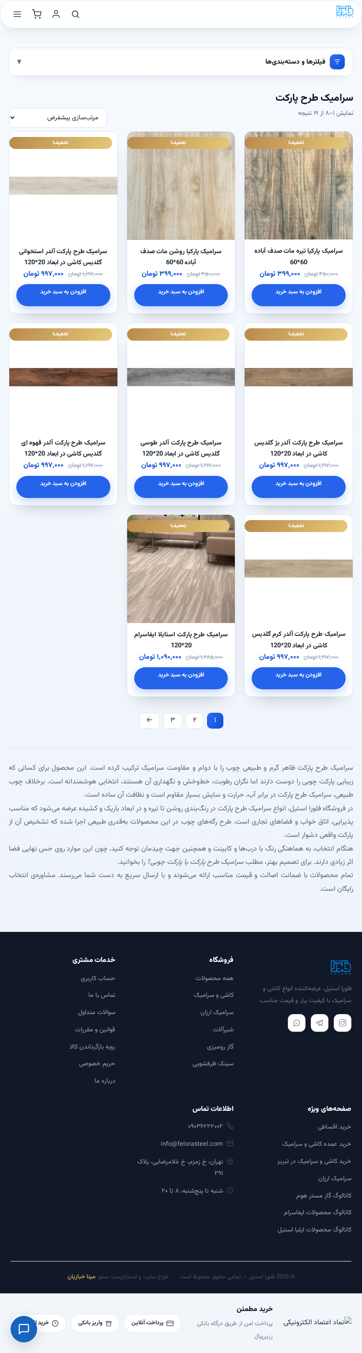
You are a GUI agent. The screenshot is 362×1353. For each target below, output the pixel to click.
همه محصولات (215, 978)
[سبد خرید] (36, 14)
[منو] (17, 14)
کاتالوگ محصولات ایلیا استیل (314, 1230)
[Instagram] (342, 1023)
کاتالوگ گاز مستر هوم (323, 1196)
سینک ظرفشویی (213, 1064)
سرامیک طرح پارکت (305, 795)
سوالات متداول (96, 1012)
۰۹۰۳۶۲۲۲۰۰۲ (205, 1126)
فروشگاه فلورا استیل (318, 808)
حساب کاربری (98, 978)
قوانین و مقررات (95, 1030)
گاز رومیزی (220, 1047)
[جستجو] (75, 14)
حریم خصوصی (97, 1064)
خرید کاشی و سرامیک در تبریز (314, 1161)
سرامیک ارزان (217, 1012)
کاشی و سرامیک (214, 995)
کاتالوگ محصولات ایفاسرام (317, 1213)
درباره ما (104, 1081)
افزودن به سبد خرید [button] (298, 291)
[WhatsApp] (296, 1023)
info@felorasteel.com (192, 1144)
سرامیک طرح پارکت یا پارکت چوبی (197, 862)
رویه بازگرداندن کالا (92, 1047)
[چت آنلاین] (24, 1329)
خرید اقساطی (334, 1127)
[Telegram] (319, 1023)
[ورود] (56, 14)
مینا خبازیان (81, 1277)
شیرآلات (223, 1030)
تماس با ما (101, 995)
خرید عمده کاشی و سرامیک (316, 1144)
